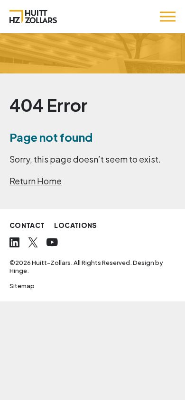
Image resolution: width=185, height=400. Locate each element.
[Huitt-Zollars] (33, 16)
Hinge (18, 270)
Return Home (35, 180)
